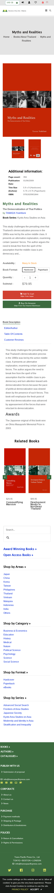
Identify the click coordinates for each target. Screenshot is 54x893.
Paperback (9, 683)
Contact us (8, 799)
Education (8, 634)
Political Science (12, 650)
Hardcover (8, 679)
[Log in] (24, 2)
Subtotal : (8, 284)
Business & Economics (15, 631)
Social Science (11, 662)
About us (7, 795)
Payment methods (11, 817)
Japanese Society (12, 713)
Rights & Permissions (13, 843)
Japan (6, 574)
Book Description (11, 322)
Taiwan (7, 585)
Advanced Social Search (16, 705)
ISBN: (11, 194)
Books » (5, 747)
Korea (6, 582)
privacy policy (20, 889)
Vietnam (7, 597)
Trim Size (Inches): (12, 189)
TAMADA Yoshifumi (16, 213)
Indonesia (8, 605)
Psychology (9, 654)
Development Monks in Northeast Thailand (38, 505)
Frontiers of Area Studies (16, 709)
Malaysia (8, 601)
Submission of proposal (14, 772)
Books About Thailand (25, 37)
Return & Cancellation (13, 838)
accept (36, 889)
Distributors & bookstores (14, 825)
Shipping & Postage (12, 821)
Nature (6, 646)
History (7, 638)
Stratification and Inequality (17, 724)
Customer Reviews (14, 340)
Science (7, 658)
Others (6, 613)
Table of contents (13, 334)
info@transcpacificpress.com (17, 779)
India (5, 609)
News (5, 803)
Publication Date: (14, 182)
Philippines (9, 589)
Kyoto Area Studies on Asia (17, 717)
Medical (7, 642)
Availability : (9, 263)
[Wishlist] (37, 2)
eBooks (7, 687)
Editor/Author (11, 328)
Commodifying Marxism (14, 503)
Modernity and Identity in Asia (18, 721)
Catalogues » (9, 756)
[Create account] (30, 2)
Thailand (8, 593)
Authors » (7, 752)
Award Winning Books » (20, 549)
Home (6, 37)
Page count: (14, 177)
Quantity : (8, 277)
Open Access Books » (18, 555)
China (6, 578)
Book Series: (10, 218)
